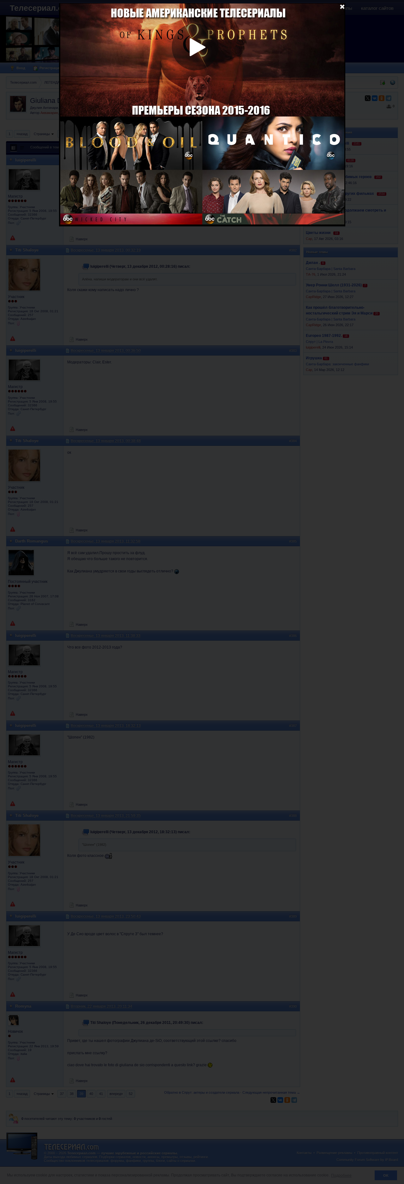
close (342, 6)
